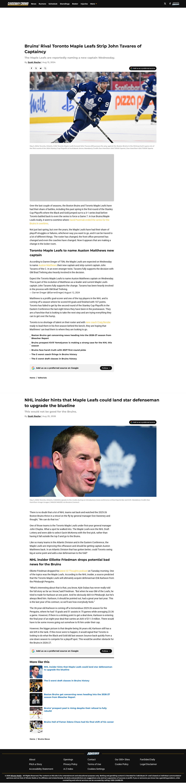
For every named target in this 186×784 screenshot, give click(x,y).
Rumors (42, 4)
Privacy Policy (70, 764)
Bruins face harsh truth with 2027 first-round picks (58, 350)
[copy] (45, 68)
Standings (65, 4)
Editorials (42, 378)
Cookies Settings (96, 769)
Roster (75, 4)
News (33, 4)
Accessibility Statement (41, 769)
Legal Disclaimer (148, 764)
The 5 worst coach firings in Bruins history (54, 354)
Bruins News (44, 739)
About (32, 759)
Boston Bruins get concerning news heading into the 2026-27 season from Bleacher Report (71, 337)
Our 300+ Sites (122, 759)
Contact (92, 759)
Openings (68, 759)
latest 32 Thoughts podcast (73, 571)
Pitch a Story (35, 764)
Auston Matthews (48, 265)
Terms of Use (94, 764)
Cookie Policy (121, 764)
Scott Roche (34, 62)
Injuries (84, 4)
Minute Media (16, 776)
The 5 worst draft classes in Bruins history (54, 358)
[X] (165, 4)
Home (32, 378)
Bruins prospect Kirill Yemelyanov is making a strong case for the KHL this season (71, 344)
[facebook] (170, 4)
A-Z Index (68, 769)
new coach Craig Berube (98, 322)
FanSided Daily (147, 759)
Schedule (53, 4)
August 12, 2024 (72, 292)
